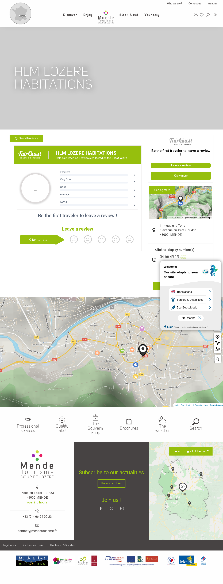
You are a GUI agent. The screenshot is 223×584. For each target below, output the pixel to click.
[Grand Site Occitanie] (94, 561)
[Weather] (195, 14)
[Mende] (188, 561)
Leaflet (176, 405)
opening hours (37, 502)
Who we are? (174, 3)
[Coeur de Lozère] (63, 561)
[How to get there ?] (20, 23)
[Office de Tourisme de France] (203, 561)
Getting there (162, 190)
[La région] (131, 560)
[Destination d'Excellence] (171, 561)
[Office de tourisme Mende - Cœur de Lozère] (106, 16)
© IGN (188, 405)
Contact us (195, 3)
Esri (182, 405)
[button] (208, 15)
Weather (212, 3)
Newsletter (111, 483)
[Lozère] (83, 561)
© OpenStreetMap (200, 405)
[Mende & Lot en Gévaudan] (32, 561)
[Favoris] (202, 15)
